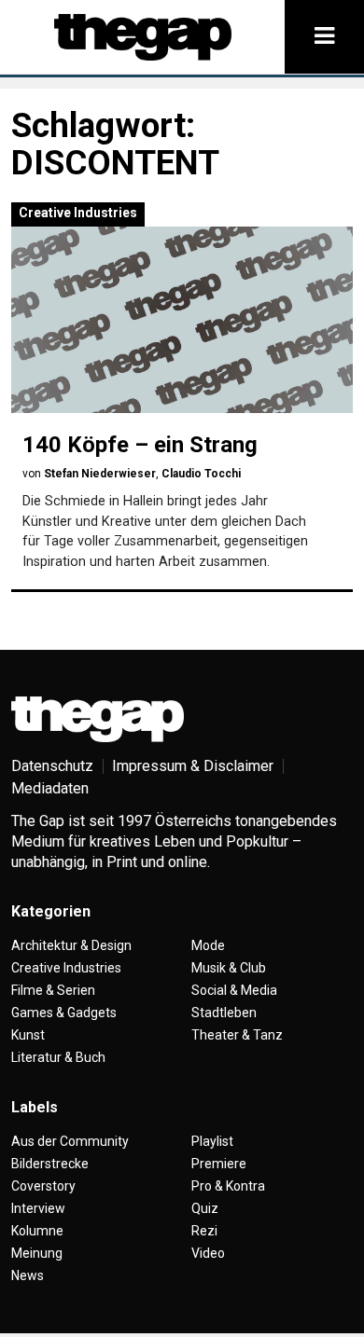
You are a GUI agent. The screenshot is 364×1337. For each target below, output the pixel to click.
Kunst (28, 1034)
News (27, 1275)
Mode (208, 945)
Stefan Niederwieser (100, 473)
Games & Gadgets (64, 1012)
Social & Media (234, 990)
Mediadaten (50, 788)
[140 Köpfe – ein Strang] (182, 320)
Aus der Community (70, 1141)
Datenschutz (52, 766)
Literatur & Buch (58, 1057)
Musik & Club (228, 967)
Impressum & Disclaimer (192, 766)
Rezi (204, 1230)
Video (208, 1253)
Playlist (212, 1141)
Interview (38, 1208)
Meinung (37, 1253)
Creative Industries (78, 212)
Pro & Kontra (228, 1185)
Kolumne (37, 1230)
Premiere (218, 1163)
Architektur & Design (71, 945)
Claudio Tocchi (201, 473)
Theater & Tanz (237, 1034)
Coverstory (43, 1185)
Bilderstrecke (50, 1163)
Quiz (204, 1208)
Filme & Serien (53, 990)
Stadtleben (224, 1012)
